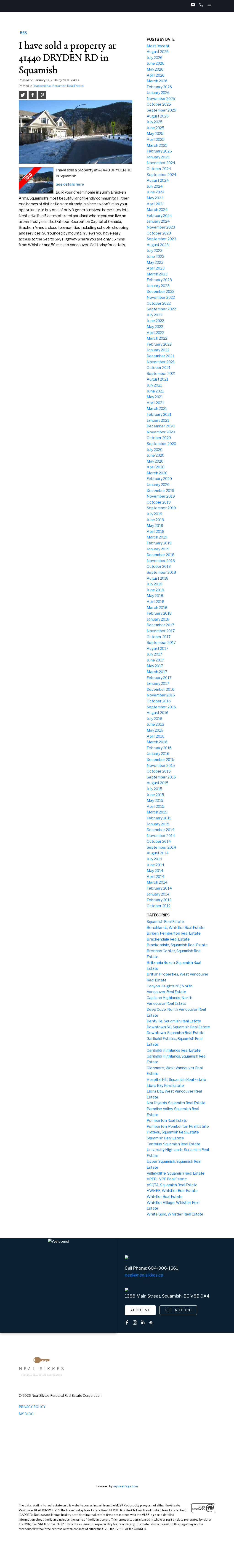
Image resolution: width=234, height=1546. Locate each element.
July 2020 (154, 450)
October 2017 (159, 637)
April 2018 (155, 602)
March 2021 (157, 408)
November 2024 (161, 163)
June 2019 (155, 520)
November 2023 (161, 227)
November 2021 (161, 362)
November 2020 (161, 432)
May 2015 (155, 800)
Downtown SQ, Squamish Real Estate (178, 1027)
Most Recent (158, 46)
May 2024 (155, 198)
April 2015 (155, 806)
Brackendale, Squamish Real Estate (58, 86)
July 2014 (154, 859)
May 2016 (155, 730)
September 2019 (161, 508)
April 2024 (156, 204)
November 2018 (161, 561)
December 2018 (160, 555)
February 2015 (159, 818)
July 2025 (154, 122)
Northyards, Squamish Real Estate (176, 1103)
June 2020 (155, 455)
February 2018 (159, 613)
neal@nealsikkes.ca (144, 1275)
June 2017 (155, 660)
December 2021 (160, 356)
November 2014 (161, 836)
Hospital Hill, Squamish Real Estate (176, 1079)
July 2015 (154, 789)
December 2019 (160, 490)
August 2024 (158, 180)
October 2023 (159, 233)
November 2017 (161, 631)
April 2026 (156, 75)
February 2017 (159, 678)
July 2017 (154, 654)
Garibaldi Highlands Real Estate (174, 1050)
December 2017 (160, 625)
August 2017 (157, 648)
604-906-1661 (163, 1268)
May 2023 (155, 262)
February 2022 (159, 344)
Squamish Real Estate (165, 922)
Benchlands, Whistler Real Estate (176, 927)
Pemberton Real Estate (167, 1120)
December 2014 (161, 830)
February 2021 (159, 414)
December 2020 (161, 426)
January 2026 (158, 93)
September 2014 (161, 847)
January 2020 (158, 484)
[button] (140, 1310)
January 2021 (158, 420)
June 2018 (155, 590)
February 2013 (159, 900)
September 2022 (161, 309)
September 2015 (161, 777)
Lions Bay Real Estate (165, 1085)
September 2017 (161, 642)
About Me (140, 1310)
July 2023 (154, 250)
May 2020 (155, 461)
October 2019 (159, 502)
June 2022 (155, 321)
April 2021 (155, 403)
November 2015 (161, 765)
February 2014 (159, 888)
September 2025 (161, 110)
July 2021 (154, 385)
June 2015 (155, 795)
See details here (70, 184)
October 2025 (159, 104)
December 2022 (160, 291)
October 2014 (159, 841)
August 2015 (157, 783)
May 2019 (155, 525)
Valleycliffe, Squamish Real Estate (176, 1173)
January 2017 (158, 683)
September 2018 (161, 572)
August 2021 (157, 379)
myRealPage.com (125, 1486)
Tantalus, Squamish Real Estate (173, 1144)
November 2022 (161, 297)
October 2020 (159, 438)
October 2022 (159, 303)
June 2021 (155, 391)
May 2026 (155, 69)
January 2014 (158, 894)
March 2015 (157, 812)
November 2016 (161, 695)
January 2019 (158, 549)
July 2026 (154, 58)
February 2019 (159, 543)
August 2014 (158, 853)
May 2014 (155, 871)
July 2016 (154, 719)
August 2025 (158, 116)
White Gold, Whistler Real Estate (175, 1214)
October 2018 (159, 566)
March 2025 (157, 145)
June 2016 (155, 724)
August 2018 (157, 578)
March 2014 (157, 882)
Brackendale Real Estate (168, 939)
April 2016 (155, 736)
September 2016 (161, 707)
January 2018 (158, 619)
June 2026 (155, 63)
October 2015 (159, 771)
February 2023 (159, 280)
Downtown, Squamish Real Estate (176, 1033)
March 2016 (157, 742)
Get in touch (178, 1310)
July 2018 (154, 584)
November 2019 (161, 496)
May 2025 (155, 133)
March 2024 (157, 210)
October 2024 (159, 169)
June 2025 (155, 128)
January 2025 (158, 157)
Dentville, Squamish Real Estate (174, 1021)
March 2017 (157, 672)
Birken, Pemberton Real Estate (174, 933)
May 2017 (155, 666)
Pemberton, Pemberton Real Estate (178, 1126)
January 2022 (158, 350)
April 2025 (156, 139)
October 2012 (158, 906)
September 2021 (161, 373)
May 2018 (155, 596)
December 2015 (160, 759)
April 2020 (156, 467)
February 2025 (159, 151)
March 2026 (157, 81)
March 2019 (157, 537)
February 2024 (159, 215)
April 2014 (156, 876)
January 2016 (158, 754)
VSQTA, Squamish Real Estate (172, 1185)
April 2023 (156, 268)
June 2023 (155, 256)
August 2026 (158, 52)
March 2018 (157, 607)
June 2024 (156, 192)
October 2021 (158, 367)
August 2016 (157, 713)
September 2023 (161, 239)
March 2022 (157, 338)
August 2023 (158, 245)
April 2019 (155, 531)
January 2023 (158, 286)
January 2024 (158, 221)
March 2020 (157, 473)
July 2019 (154, 514)
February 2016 (159, 748)
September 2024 (161, 175)
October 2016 (159, 701)
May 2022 (155, 327)
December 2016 (160, 689)
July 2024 (155, 186)
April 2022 (155, 333)
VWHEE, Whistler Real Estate (172, 1191)
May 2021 (155, 397)
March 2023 (157, 274)
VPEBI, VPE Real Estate (167, 1179)
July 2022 (154, 315)
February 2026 (159, 87)
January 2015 (158, 824)
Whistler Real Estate (165, 1196)
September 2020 (161, 444)
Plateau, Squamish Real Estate (173, 1132)
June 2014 (155, 865)
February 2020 (159, 479)
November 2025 (161, 98)
